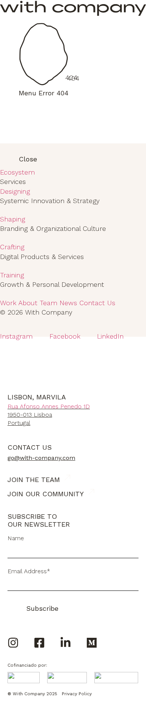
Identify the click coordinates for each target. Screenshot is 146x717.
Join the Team (33, 480)
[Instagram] (13, 642)
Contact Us (29, 447)
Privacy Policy (77, 693)
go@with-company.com (41, 457)
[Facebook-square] (39, 642)
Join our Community (45, 494)
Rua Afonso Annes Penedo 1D (48, 406)
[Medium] (91, 642)
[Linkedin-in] (65, 642)
